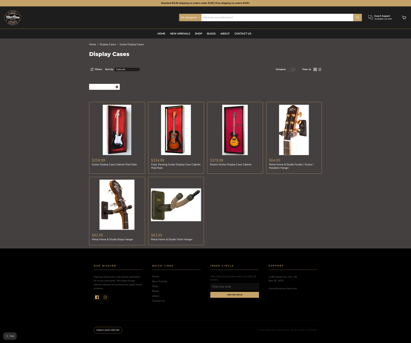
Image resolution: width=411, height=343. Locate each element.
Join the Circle (234, 295)
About (225, 33)
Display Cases (108, 44)
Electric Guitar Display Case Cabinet (231, 164)
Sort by (109, 69)
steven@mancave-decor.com (283, 288)
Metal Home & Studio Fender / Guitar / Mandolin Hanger (291, 166)
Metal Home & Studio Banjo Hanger (112, 239)
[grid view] (315, 69)
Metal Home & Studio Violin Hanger (171, 239)
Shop (198, 33)
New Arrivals (180, 33)
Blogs (211, 33)
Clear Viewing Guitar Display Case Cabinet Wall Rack (176, 166)
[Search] (357, 17)
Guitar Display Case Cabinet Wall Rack (114, 164)
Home (161, 33)
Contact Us (243, 33)
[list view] (319, 69)
